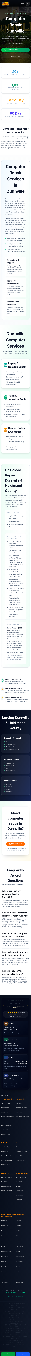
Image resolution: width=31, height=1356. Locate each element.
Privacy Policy (21, 1292)
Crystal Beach (4, 1225)
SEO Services (19, 1181)
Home (22, 4)
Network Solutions (6, 1186)
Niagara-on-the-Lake (6, 1251)
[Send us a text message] (23, 1354)
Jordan (18, 1241)
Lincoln (3, 1246)
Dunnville (18, 1225)
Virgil (17, 1272)
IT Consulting (4, 1181)
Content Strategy (20, 1190)
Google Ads (19, 1199)
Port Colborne (4, 1256)
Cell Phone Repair (5, 1147)
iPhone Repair (4, 1151)
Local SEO (18, 1186)
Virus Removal (5, 1121)
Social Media (19, 1204)
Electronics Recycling (6, 1125)
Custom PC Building (6, 1130)
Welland (18, 1277)
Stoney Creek (4, 1266)
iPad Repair (19, 1112)
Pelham (18, 1251)
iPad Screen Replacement (22, 1116)
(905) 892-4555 (12, 50)
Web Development (21, 1177)
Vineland (3, 1272)
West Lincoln (19, 1282)
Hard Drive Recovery (21, 1151)
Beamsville (4, 1220)
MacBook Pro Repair (21, 1107)
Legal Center (20, 1296)
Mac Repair (19, 1103)
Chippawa (18, 1220)
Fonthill (18, 1230)
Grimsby (18, 1236)
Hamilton (3, 1241)
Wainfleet (3, 1277)
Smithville (3, 1261)
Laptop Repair (5, 1112)
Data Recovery (20, 1147)
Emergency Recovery (21, 1160)
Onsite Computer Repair (7, 1116)
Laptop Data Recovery (22, 1155)
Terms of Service (11, 1292)
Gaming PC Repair (6, 1134)
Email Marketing (20, 1195)
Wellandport (4, 1282)
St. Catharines (19, 1261)
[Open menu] (28, 4)
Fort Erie (3, 1236)
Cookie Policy (11, 1296)
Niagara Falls (19, 1246)
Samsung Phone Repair (7, 1155)
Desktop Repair (5, 1107)
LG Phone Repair (5, 1164)
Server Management (6, 1190)
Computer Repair (5, 1103)
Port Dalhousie (20, 1256)
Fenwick (3, 1230)
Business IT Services (6, 1177)
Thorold (18, 1266)
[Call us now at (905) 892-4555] (8, 1354)
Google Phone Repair (6, 1160)
